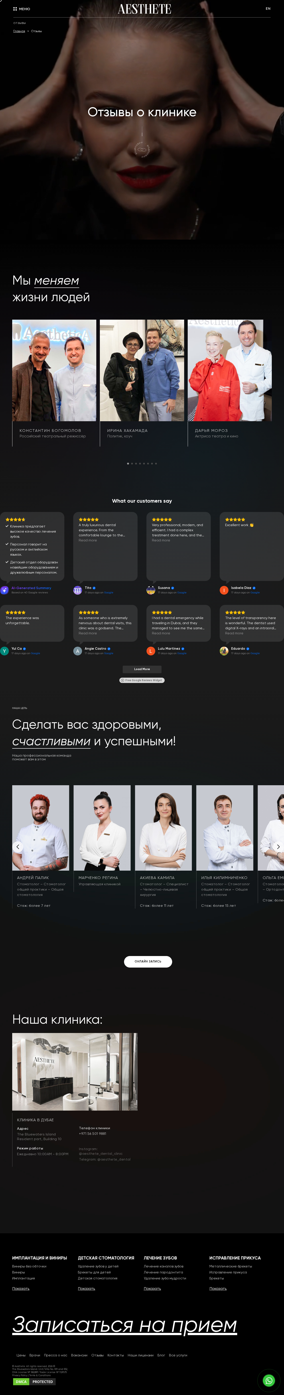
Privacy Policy (20, 1375)
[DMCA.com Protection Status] (34, 1382)
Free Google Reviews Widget (143, 680)
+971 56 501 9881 (92, 1134)
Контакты (116, 1355)
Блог (161, 1355)
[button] (128, 463)
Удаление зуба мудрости (165, 1278)
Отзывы (97, 1355)
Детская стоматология (97, 1278)
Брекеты (216, 1278)
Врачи (35, 1355)
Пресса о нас (55, 1355)
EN (268, 9)
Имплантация (23, 1278)
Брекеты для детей (94, 1272)
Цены (21, 1355)
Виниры (18, 1272)
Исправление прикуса (228, 1272)
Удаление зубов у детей (98, 1266)
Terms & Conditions (40, 1375)
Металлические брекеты (230, 1266)
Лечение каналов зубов (163, 1266)
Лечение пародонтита (163, 1272)
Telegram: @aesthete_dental (104, 1159)
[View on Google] (77, 590)
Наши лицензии (141, 1355)
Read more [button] (88, 540)
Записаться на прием (124, 1325)
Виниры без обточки (29, 1266)
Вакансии (79, 1355)
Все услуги (178, 1355)
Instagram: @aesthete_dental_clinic (101, 1151)
